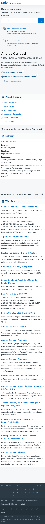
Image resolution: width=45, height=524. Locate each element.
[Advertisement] (22, 89)
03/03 (37, 509)
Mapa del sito (6, 485)
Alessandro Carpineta (12, 114)
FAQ (6, 501)
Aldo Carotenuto (10, 103)
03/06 (21, 509)
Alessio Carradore (11, 118)
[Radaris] (6, 2)
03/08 (11, 509)
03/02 (3, 512)
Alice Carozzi (9, 106)
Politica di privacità (33, 501)
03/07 (16, 509)
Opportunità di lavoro (9, 504)
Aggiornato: (4, 509)
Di (2, 501)
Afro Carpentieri (10, 110)
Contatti (22, 504)
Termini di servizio (17, 501)
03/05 (26, 509)
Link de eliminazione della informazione (20, 77)
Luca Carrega (9, 121)
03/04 (31, 509)
